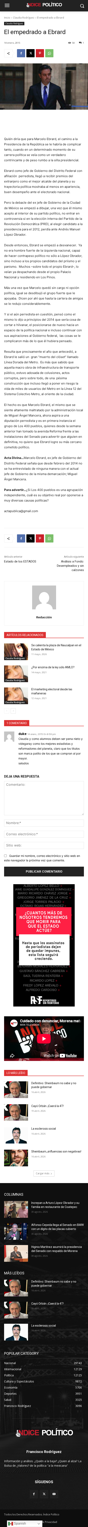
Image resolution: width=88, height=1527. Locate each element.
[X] (30, 53)
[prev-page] (6, 711)
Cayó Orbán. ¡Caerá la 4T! (47, 1106)
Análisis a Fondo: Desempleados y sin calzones (70, 566)
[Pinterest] (40, 53)
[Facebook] (21, 53)
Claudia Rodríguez (23, 17)
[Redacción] (44, 597)
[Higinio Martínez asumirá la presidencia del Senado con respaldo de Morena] (16, 1253)
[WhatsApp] (49, 53)
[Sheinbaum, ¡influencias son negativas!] (16, 1158)
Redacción (44, 617)
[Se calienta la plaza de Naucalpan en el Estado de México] (16, 651)
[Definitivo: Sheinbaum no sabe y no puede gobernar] (16, 1089)
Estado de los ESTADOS (20, 561)
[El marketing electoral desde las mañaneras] (16, 695)
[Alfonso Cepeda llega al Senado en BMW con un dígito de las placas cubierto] (16, 1231)
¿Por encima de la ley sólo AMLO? (52, 667)
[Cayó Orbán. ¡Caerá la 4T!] (16, 1112)
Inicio (7, 17)
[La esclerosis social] (16, 1135)
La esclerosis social (43, 1128)
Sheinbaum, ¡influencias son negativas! (56, 1151)
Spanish (19, 1523)
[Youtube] (54, 1494)
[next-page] (13, 711)
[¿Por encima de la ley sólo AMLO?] (16, 673)
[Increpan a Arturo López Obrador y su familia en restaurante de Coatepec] (16, 1209)
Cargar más (42, 1173)
